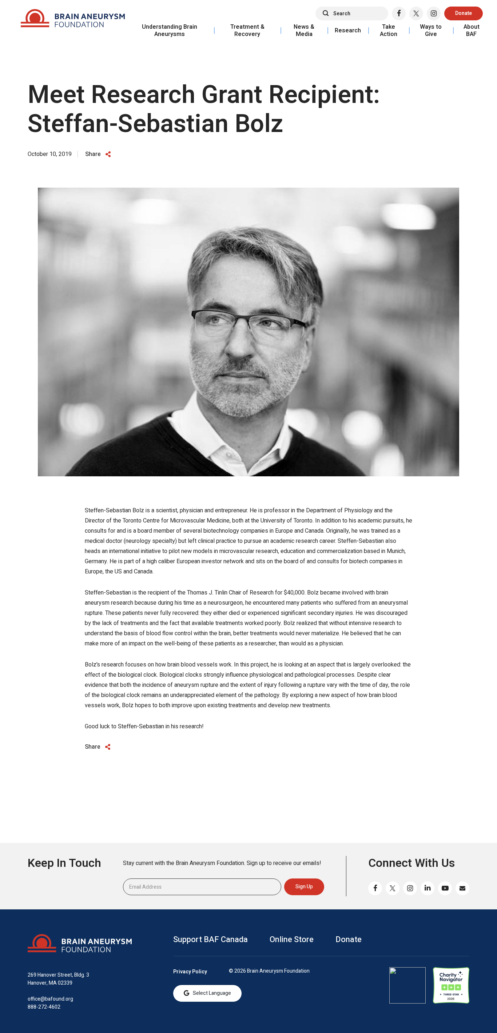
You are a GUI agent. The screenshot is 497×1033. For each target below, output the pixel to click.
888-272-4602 (44, 1007)
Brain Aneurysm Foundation (73, 20)
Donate (463, 13)
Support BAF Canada (210, 939)
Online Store (292, 939)
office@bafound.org (50, 999)
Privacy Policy (190, 972)
